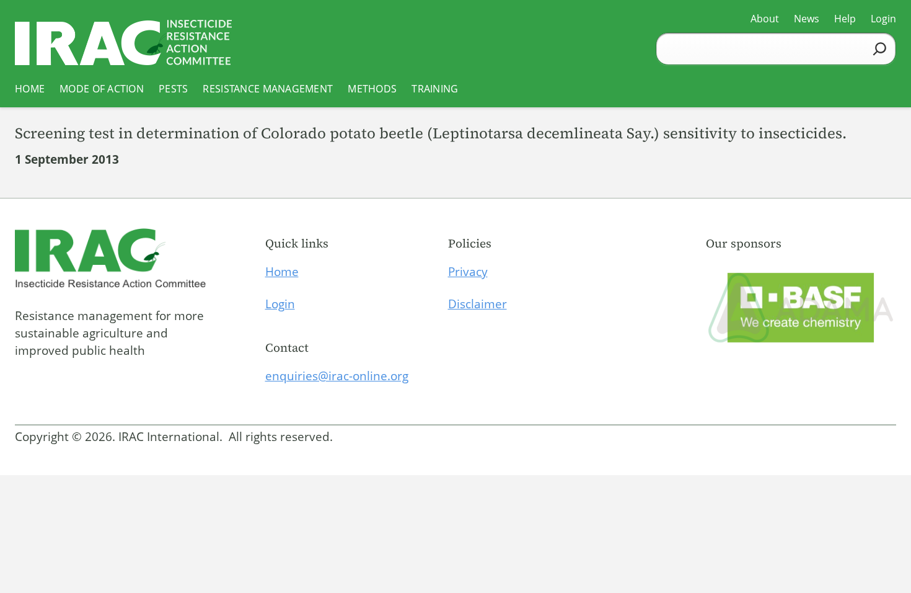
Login (280, 304)
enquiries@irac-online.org (336, 376)
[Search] (879, 48)
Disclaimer (477, 304)
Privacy (468, 272)
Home (282, 272)
